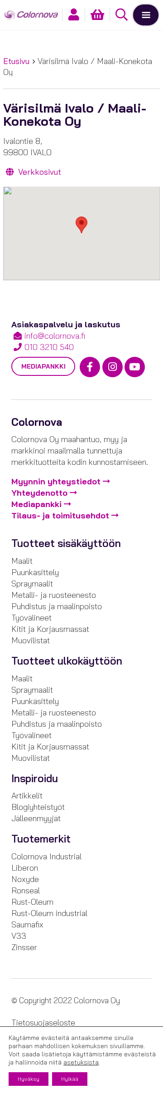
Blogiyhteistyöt (38, 807)
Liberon (24, 867)
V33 (18, 936)
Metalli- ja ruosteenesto (53, 595)
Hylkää (69, 1078)
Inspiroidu (34, 778)
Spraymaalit (32, 583)
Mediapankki (43, 366)
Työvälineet (31, 617)
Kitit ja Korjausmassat (50, 629)
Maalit (22, 561)
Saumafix (27, 924)
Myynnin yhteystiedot (56, 481)
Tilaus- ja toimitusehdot (60, 515)
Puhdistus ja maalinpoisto (56, 606)
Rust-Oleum (32, 902)
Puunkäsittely (35, 572)
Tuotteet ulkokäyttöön (66, 661)
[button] (81, 225)
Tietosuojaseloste (43, 1022)
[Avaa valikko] (145, 15)
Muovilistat (30, 640)
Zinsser (24, 947)
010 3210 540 (49, 347)
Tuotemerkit (41, 839)
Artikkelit (27, 795)
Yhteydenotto (39, 493)
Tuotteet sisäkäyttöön (66, 543)
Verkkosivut (38, 172)
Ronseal (25, 890)
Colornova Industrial (46, 856)
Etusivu (16, 61)
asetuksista (81, 1062)
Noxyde (25, 879)
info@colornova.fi (54, 335)
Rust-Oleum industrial (49, 913)
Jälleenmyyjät (36, 818)
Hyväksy (28, 1078)
